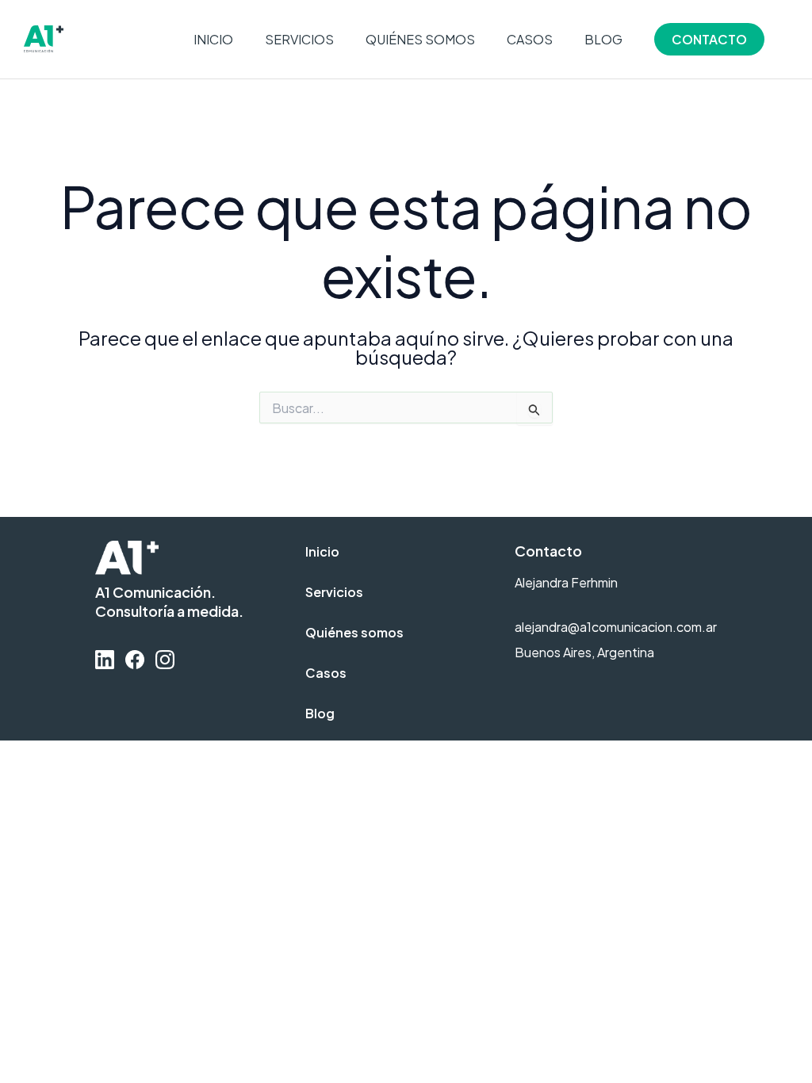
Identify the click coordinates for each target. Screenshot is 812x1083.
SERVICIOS (299, 39)
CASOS (530, 39)
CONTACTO (709, 39)
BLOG (603, 39)
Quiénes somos (354, 632)
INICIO (213, 39)
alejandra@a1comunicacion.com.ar (616, 626)
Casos (326, 672)
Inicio (322, 551)
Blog (320, 713)
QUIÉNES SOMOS (420, 39)
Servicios (334, 592)
